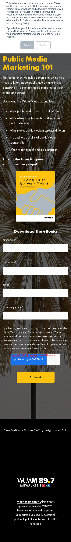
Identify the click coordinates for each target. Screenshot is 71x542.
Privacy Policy (39, 348)
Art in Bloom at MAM (29, 430)
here (48, 340)
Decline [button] (43, 45)
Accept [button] (27, 45)
